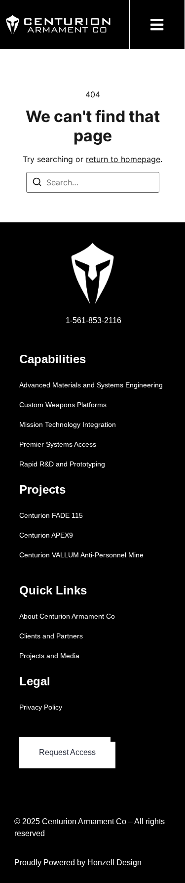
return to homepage (123, 159)
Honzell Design (114, 862)
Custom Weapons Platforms (63, 405)
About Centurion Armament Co (67, 616)
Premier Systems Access (57, 444)
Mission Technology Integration (67, 424)
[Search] (37, 183)
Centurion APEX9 (46, 535)
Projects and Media (49, 656)
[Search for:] (92, 182)
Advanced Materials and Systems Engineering (91, 385)
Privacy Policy (40, 707)
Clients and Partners (51, 636)
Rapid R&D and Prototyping (62, 464)
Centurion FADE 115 (51, 515)
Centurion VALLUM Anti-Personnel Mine (81, 555)
